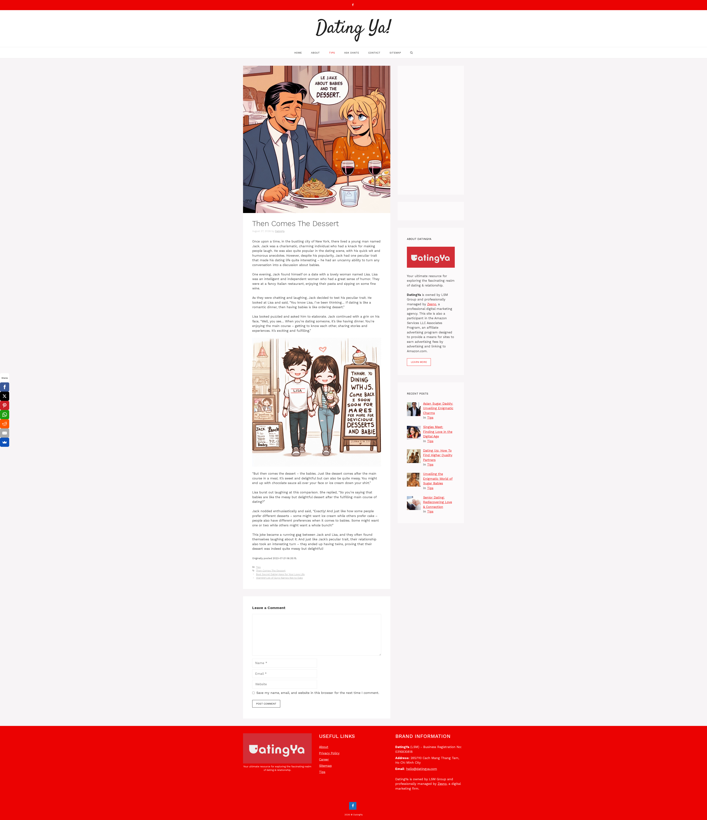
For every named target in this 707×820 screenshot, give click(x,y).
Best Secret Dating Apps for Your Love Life (280, 574)
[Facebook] (353, 5)
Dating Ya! (353, 28)
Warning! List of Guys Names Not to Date (279, 577)
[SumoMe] (4, 442)
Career (324, 759)
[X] (4, 396)
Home (298, 52)
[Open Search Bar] (411, 52)
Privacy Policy (329, 753)
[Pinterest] (4, 405)
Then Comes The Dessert (271, 570)
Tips (332, 52)
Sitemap (395, 52)
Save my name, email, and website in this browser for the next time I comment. (317, 693)
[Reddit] (4, 423)
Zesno (431, 304)
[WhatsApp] (4, 414)
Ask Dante (351, 52)
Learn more (419, 362)
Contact (374, 52)
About (315, 52)
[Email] (4, 433)
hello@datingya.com (421, 769)
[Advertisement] (431, 130)
